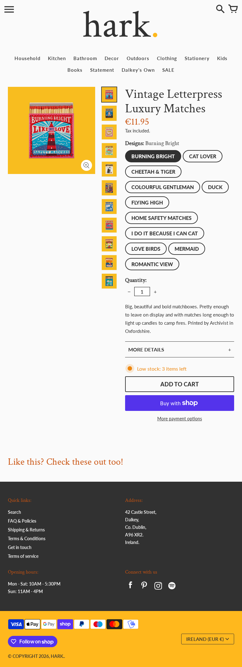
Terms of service (23, 556)
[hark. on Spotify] (172, 586)
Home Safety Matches (161, 218)
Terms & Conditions (26, 538)
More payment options (179, 418)
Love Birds (145, 249)
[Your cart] (233, 9)
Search (14, 512)
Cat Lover (202, 156)
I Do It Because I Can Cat (164, 233)
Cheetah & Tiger (153, 172)
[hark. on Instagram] (158, 586)
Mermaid (187, 249)
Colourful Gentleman (162, 187)
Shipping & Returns (26, 529)
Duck (215, 187)
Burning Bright (153, 156)
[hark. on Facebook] (130, 586)
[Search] (220, 9)
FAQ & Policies (22, 521)
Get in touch (20, 547)
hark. (57, 656)
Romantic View (152, 264)
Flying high (147, 202)
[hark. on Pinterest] (144, 586)
